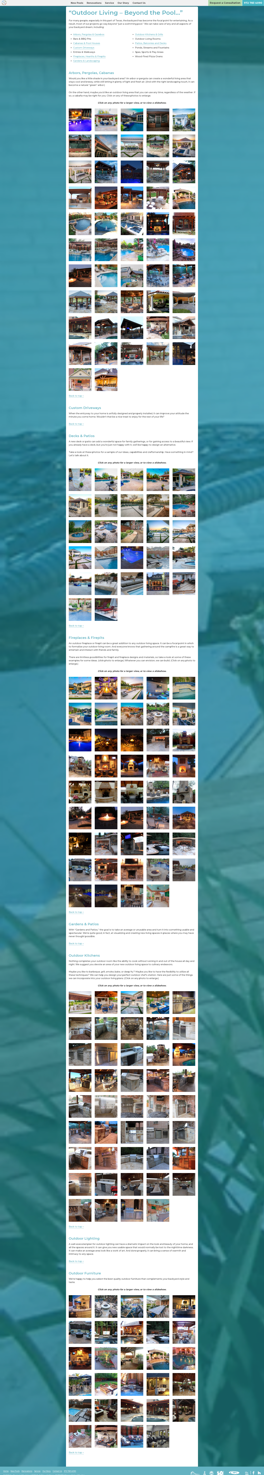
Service (37, 1471)
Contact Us (57, 1471)
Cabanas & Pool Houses (86, 43)
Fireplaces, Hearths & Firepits (89, 56)
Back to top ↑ (76, 396)
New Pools (15, 1471)
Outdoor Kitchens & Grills (149, 34)
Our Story (46, 1471)
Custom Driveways (83, 47)
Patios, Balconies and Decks (151, 43)
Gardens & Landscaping (86, 61)
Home (6, 1471)
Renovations (27, 1471)
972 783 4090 (70, 1471)
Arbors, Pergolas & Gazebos (88, 34)
